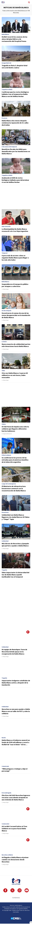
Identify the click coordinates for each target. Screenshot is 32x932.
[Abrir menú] (29, 2)
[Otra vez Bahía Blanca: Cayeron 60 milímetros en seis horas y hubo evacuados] (16, 368)
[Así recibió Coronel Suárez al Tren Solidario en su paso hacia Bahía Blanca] (16, 821)
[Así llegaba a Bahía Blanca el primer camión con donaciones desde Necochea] (16, 852)
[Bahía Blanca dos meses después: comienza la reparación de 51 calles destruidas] (16, 114)
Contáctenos (16, 897)
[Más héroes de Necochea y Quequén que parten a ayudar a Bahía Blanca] (16, 537)
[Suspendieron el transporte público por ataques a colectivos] (16, 278)
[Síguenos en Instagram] (19, 890)
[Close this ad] (31, 922)
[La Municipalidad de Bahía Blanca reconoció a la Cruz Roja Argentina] (16, 221)
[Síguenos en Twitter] (12, 890)
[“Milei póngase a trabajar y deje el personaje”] (16, 761)
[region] (16, 197)
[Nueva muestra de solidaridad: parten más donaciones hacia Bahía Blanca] (16, 338)
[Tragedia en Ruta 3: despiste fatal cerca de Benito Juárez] (16, 58)
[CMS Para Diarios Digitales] (16, 918)
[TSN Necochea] (3, 2)
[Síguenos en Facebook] (5, 890)
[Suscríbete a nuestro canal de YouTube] (27, 890)
